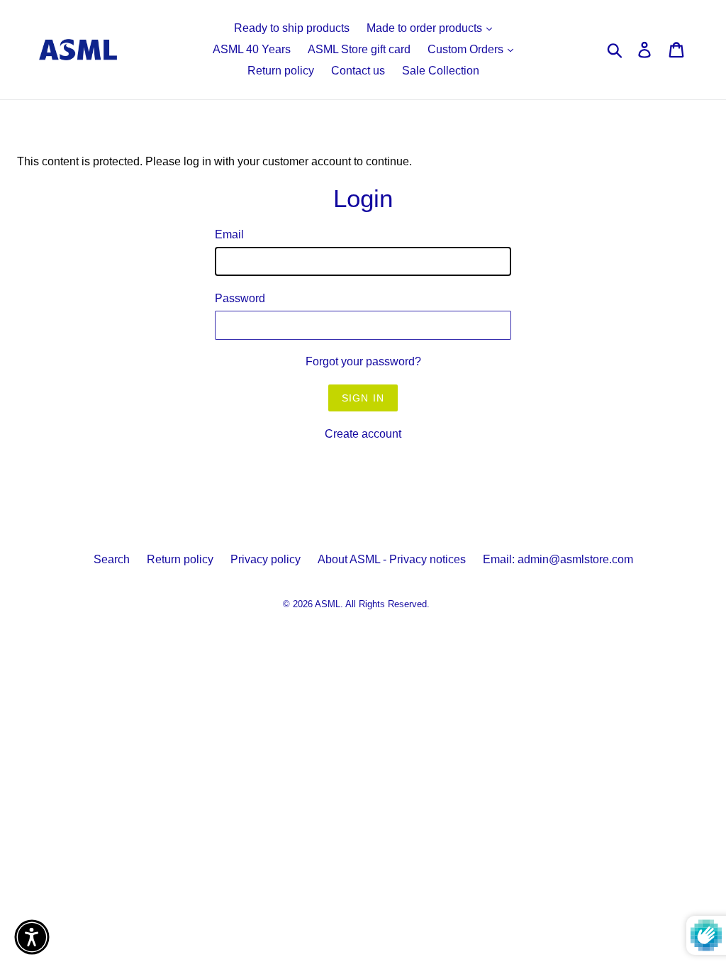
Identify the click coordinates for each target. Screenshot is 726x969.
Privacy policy (265, 559)
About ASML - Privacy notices (392, 559)
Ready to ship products (292, 28)
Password (240, 298)
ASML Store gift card (359, 49)
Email (229, 234)
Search (112, 559)
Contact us (358, 71)
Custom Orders (467, 49)
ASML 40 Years (252, 49)
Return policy (280, 71)
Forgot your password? (363, 361)
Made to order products (426, 28)
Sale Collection (440, 71)
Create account (363, 434)
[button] (32, 937)
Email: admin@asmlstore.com (558, 559)
